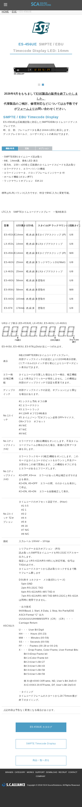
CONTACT (72, 772)
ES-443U (9, 299)
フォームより (26, 108)
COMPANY (40, 776)
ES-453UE (10, 234)
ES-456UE (10, 253)
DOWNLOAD (51, 772)
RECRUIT (63, 772)
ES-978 (8, 308)
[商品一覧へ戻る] (41, 757)
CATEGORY (20, 772)
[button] (5, 4)
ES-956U (9, 289)
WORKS (30, 772)
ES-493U (9, 280)
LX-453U (9, 244)
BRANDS (9, 772)
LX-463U (9, 271)
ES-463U (9, 262)
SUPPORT (40, 772)
